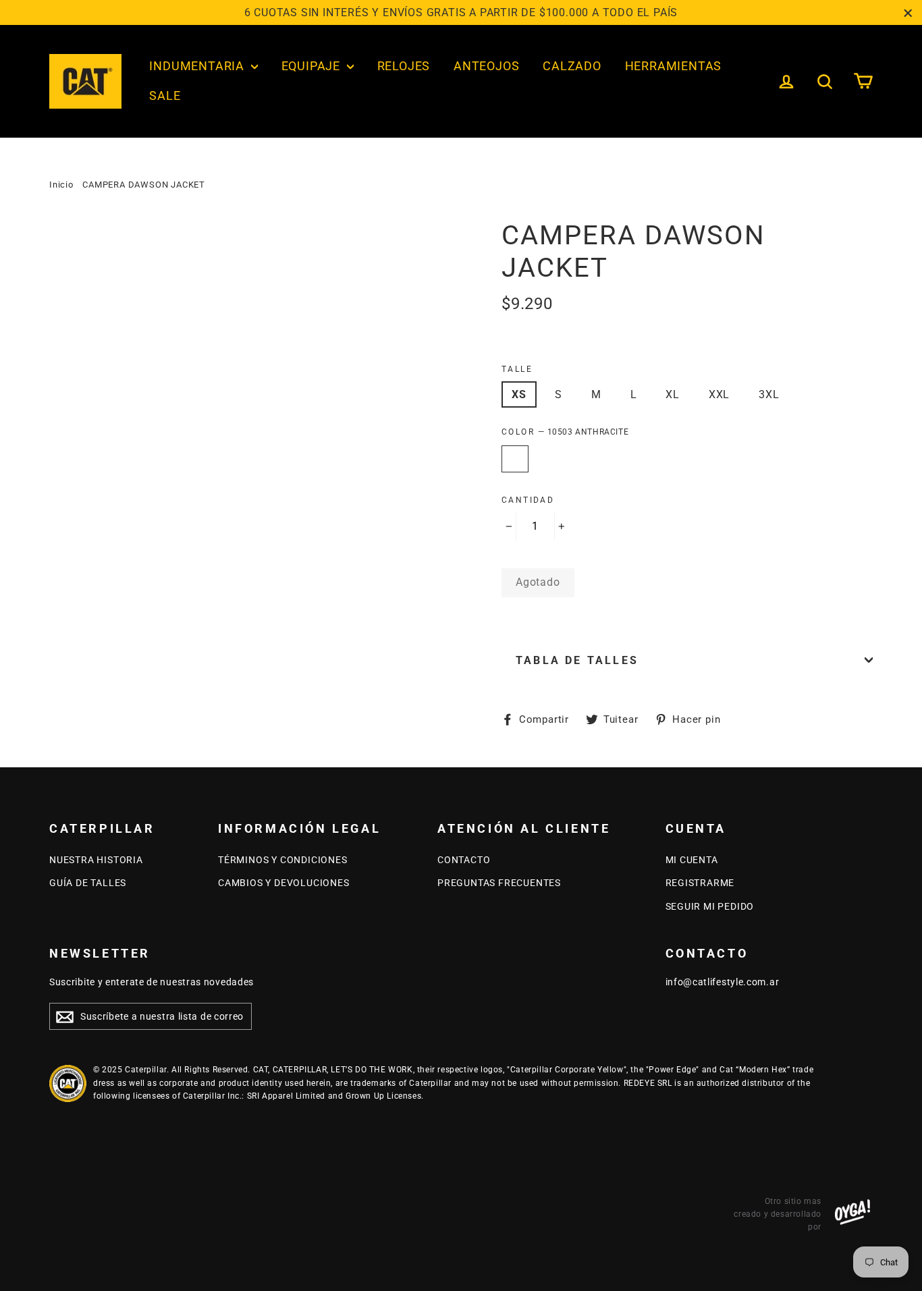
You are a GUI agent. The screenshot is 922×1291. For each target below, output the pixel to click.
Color (564, 432)
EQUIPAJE (312, 66)
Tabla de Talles (577, 660)
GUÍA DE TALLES (87, 882)
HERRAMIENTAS (673, 66)
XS (519, 394)
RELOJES (404, 66)
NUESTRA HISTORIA (96, 859)
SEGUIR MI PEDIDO (710, 906)
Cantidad (527, 500)
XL (673, 394)
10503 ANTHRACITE (514, 458)
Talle (517, 369)
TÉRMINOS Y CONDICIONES (283, 859)
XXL (719, 394)
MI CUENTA (692, 859)
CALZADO (572, 66)
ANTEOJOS (486, 66)
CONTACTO (463, 859)
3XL (769, 394)
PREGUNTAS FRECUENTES (499, 882)
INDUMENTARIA (198, 66)
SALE (164, 95)
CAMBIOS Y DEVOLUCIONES (284, 882)
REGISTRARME (700, 882)
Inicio (61, 185)
